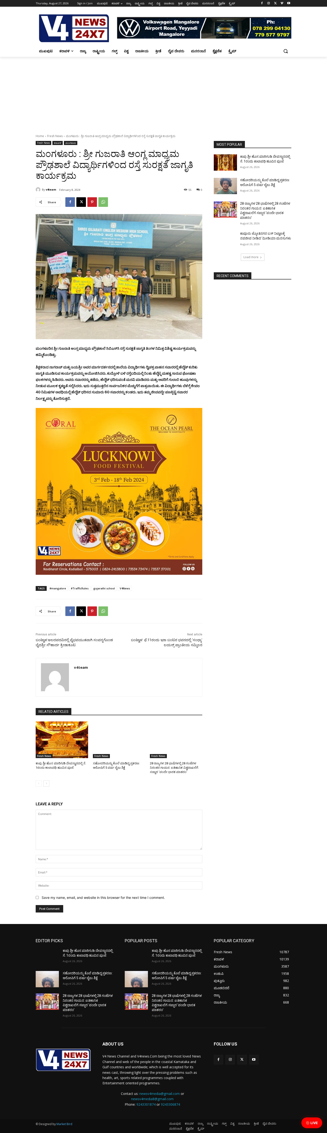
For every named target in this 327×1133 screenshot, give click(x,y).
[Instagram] (268, 3)
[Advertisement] (163, 92)
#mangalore (58, 588)
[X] (275, 3)
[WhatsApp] (103, 202)
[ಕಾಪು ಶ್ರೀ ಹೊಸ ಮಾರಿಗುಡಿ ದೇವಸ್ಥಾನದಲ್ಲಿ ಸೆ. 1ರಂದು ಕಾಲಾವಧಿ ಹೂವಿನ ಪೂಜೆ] (62, 739)
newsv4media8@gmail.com (152, 1099)
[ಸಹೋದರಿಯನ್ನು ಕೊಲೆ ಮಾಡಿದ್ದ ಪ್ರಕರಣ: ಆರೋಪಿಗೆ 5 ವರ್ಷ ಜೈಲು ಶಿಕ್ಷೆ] (119, 739)
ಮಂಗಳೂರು (70, 143)
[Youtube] (288, 3)
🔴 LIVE (312, 1123)
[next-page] (46, 783)
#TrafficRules (80, 588)
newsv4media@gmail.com (159, 1093)
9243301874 (146, 1104)
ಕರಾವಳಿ (57, 143)
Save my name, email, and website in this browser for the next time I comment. (103, 897)
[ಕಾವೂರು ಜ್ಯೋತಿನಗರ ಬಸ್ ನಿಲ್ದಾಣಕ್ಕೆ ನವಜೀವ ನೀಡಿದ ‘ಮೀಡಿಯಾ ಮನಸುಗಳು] (225, 239)
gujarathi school (104, 588)
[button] (285, 51)
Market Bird (64, 1124)
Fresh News (55, 136)
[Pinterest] (92, 202)
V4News (125, 588)
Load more (251, 257)
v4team (51, 189)
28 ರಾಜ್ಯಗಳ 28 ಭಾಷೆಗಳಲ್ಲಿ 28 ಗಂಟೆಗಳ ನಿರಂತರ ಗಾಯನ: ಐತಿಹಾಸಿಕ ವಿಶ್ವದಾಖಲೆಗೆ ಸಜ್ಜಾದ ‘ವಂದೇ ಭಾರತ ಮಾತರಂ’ (174, 767)
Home (40, 136)
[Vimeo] (282, 3)
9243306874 (170, 1104)
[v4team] (39, 189)
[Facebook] (262, 3)
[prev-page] (39, 783)
